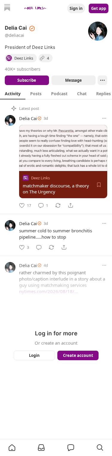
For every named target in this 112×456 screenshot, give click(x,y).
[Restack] (58, 205)
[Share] (70, 205)
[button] (12, 447)
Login (34, 355)
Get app (98, 8)
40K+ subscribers (22, 69)
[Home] (7, 8)
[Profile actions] (102, 80)
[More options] (104, 118)
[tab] (12, 93)
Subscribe (26, 80)
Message (73, 80)
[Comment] (39, 247)
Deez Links (40, 178)
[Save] (99, 185)
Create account (78, 355)
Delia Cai (28, 118)
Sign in (76, 8)
